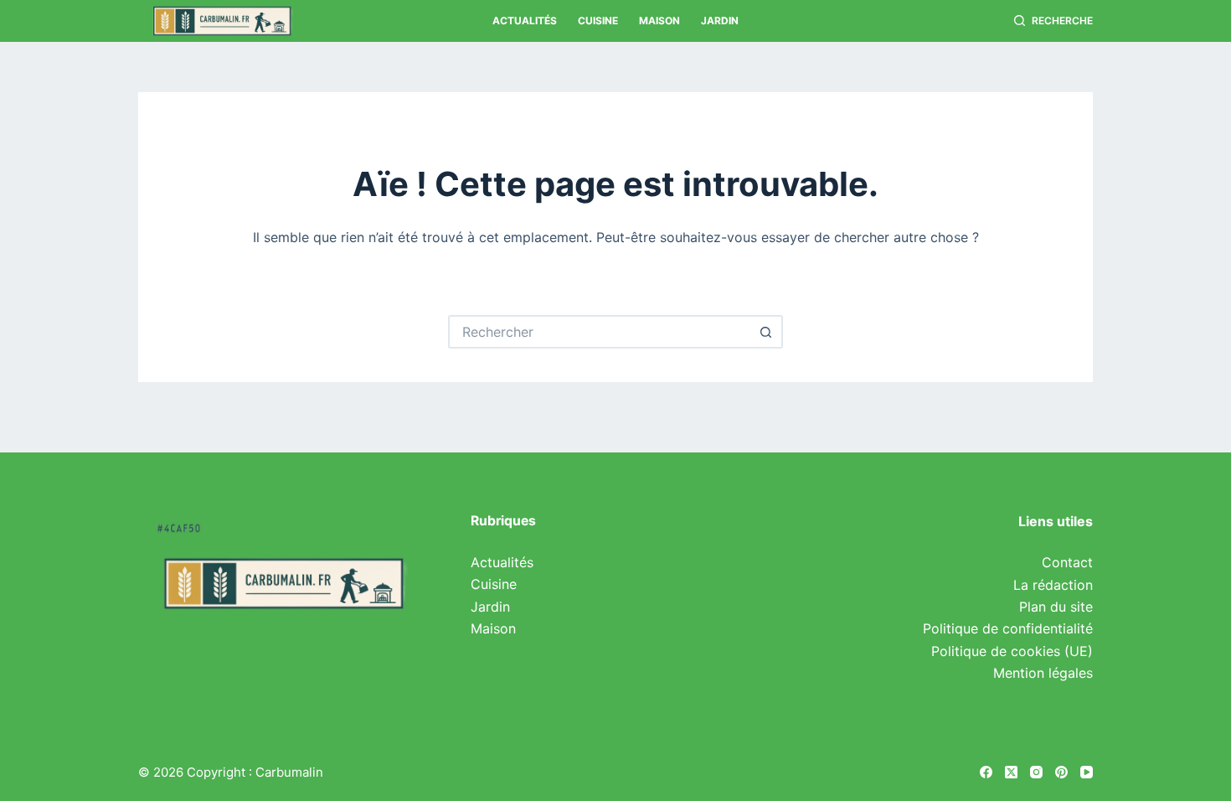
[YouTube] (1086, 772)
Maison (659, 20)
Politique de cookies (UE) (1012, 651)
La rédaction (1053, 584)
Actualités (524, 20)
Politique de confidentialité (1008, 628)
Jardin (720, 20)
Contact (1067, 562)
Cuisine (598, 20)
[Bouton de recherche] (766, 332)
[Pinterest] (1061, 772)
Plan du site (1056, 606)
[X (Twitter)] (1011, 772)
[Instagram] (1036, 772)
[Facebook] (986, 772)
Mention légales (1043, 672)
